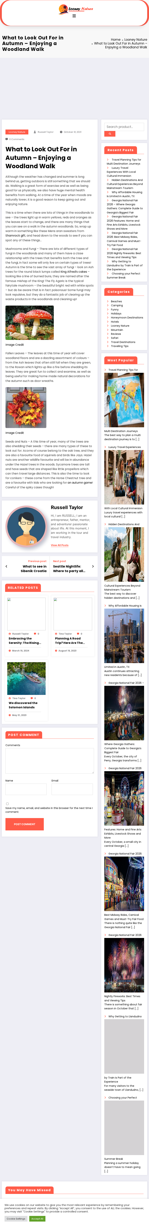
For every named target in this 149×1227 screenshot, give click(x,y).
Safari (114, 338)
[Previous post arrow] (6, 566)
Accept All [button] (37, 1218)
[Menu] (74, 15)
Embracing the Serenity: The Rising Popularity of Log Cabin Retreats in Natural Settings (24, 640)
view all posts (60, 545)
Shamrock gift (15, 235)
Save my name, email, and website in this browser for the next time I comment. (49, 810)
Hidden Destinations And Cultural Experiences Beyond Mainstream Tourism (125, 184)
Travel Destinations (123, 342)
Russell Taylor (45, 132)
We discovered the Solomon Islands (23, 705)
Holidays (116, 313)
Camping (117, 305)
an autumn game (80, 483)
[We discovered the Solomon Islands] (26, 678)
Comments (12, 745)
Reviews (116, 334)
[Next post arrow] (93, 566)
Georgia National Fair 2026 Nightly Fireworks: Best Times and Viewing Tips (124, 253)
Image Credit (14, 345)
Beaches (116, 301)
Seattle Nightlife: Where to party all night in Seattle (68, 568)
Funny (115, 309)
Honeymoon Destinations (127, 317)
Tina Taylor (65, 633)
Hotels (115, 322)
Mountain (117, 330)
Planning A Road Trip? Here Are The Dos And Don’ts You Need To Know (70, 640)
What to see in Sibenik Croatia (34, 568)
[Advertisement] (74, 85)
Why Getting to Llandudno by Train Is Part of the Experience (125, 265)
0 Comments (16, 139)
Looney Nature (17, 132)
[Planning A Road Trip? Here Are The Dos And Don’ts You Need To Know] (73, 614)
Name (9, 780)
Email (55, 780)
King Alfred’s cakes (74, 272)
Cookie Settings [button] (16, 1218)
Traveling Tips (119, 346)
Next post (59, 561)
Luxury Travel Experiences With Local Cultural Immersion (121, 172)
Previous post (37, 561)
